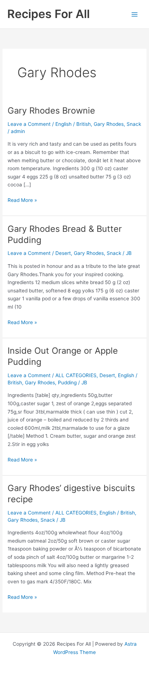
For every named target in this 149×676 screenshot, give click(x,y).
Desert (63, 253)
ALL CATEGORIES (76, 375)
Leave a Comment (29, 124)
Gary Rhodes (109, 124)
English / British (73, 124)
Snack (134, 124)
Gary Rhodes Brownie (51, 110)
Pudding (67, 382)
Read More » (22, 199)
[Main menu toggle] (134, 14)
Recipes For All (48, 14)
